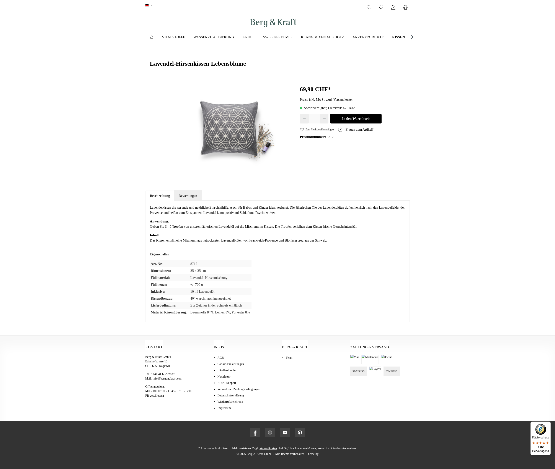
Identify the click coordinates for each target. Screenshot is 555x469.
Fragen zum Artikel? (359, 129)
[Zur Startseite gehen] (273, 23)
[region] (232, 131)
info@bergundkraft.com (167, 378)
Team (289, 357)
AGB (220, 357)
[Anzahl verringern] (304, 118)
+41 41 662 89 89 (164, 374)
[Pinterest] (300, 432)
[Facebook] (255, 432)
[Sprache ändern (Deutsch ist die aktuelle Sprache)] (148, 5)
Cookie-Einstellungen (230, 364)
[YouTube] (285, 432)
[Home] (151, 37)
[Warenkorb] (406, 7)
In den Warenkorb (356, 118)
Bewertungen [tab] (188, 196)
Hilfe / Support (226, 383)
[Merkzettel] (381, 7)
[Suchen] (369, 7)
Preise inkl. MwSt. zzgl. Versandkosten (326, 99)
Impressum (224, 408)
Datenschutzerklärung (230, 395)
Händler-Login (226, 370)
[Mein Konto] (393, 7)
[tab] (159, 195)
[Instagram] (270, 432)
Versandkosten (268, 448)
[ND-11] (232, 131)
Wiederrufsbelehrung (230, 401)
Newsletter (223, 376)
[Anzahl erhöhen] (324, 118)
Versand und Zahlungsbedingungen (238, 389)
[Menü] (548, 424)
